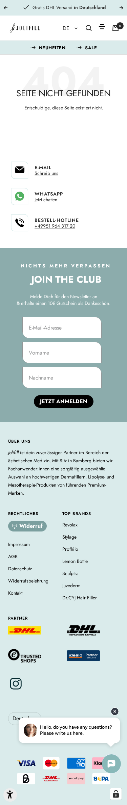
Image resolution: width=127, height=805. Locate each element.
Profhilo (70, 549)
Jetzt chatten (46, 199)
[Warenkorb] (115, 28)
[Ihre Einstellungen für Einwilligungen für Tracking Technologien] (116, 794)
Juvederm (71, 585)
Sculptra (70, 573)
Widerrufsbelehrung (28, 580)
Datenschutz (20, 568)
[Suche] (89, 28)
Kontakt (15, 593)
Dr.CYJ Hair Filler (79, 597)
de (67, 28)
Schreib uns (46, 173)
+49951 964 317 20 (55, 226)
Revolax (70, 524)
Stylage (69, 537)
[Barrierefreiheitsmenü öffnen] (10, 795)
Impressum (19, 544)
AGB (13, 556)
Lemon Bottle (75, 561)
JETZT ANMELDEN (63, 401)
